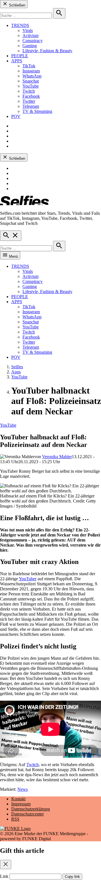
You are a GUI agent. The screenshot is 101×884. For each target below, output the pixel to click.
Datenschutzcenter (27, 814)
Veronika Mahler (57, 456)
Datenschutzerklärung (30, 809)
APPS (16, 60)
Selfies (17, 366)
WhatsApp (32, 76)
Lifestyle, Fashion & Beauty (47, 50)
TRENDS (20, 25)
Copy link (72, 876)
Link (4, 876)
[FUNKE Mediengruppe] (15, 828)
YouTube (30, 86)
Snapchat (30, 81)
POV (15, 116)
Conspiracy (32, 40)
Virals (27, 30)
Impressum (21, 803)
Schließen (16, 5)
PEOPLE (19, 55)
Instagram (31, 70)
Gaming (29, 45)
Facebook (31, 96)
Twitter (28, 101)
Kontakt (18, 798)
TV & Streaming (37, 111)
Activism (30, 35)
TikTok (28, 65)
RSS (15, 819)
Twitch (28, 91)
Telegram (30, 106)
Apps (16, 371)
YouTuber (27, 578)
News (22, 789)
